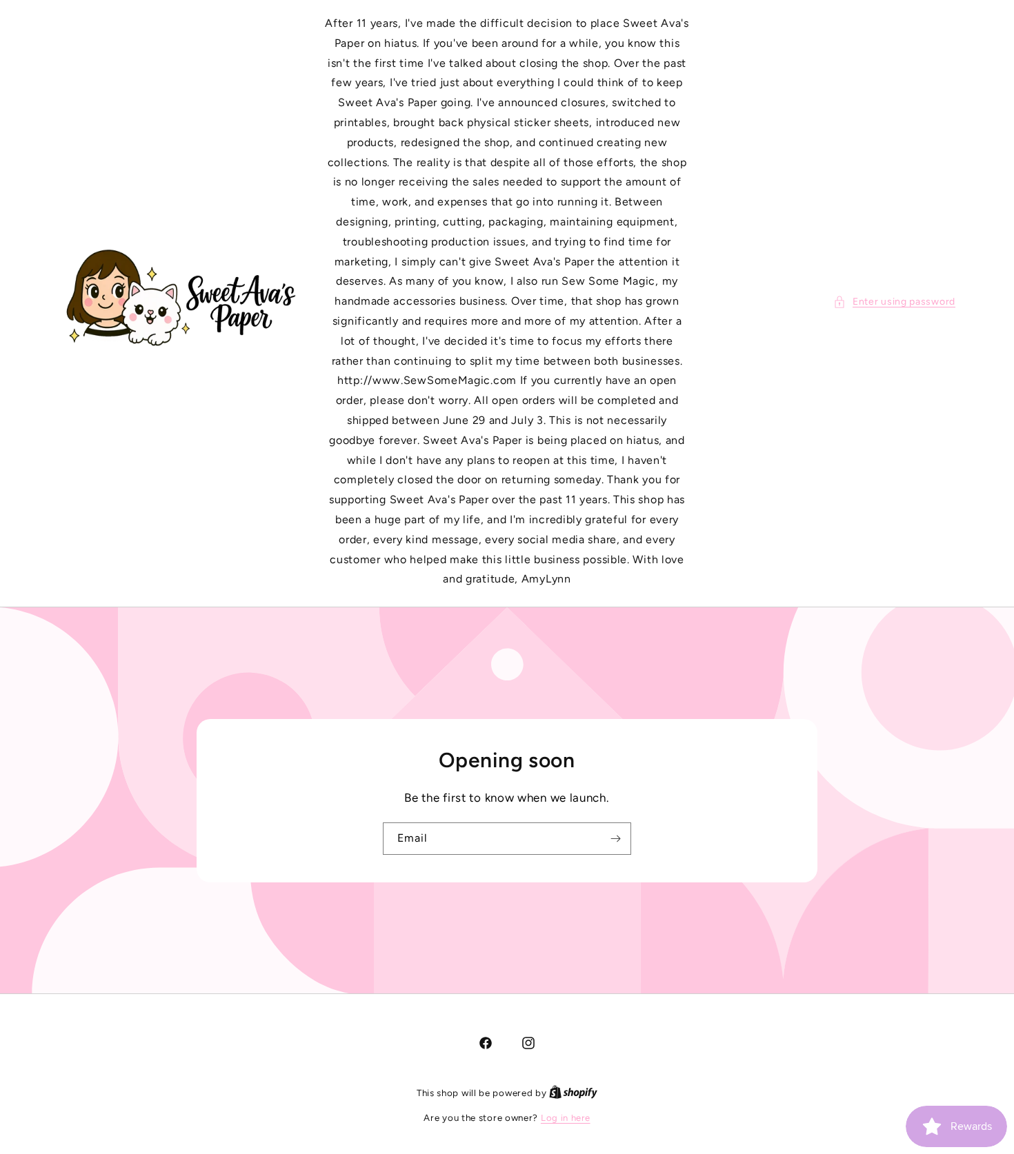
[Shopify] (573, 1093)
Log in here (565, 1118)
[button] (894, 301)
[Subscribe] (615, 838)
